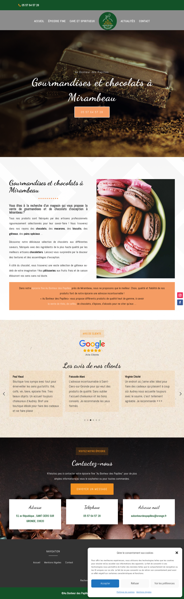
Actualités (128, 21)
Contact (144, 21)
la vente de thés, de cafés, (62, 304)
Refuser (135, 583)
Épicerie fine (57, 21)
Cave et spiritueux (82, 21)
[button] (177, 552)
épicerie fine (38, 288)
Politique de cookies (126, 592)
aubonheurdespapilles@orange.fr (149, 516)
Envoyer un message (92, 489)
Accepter (105, 583)
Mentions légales (143, 592)
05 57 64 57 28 (92, 112)
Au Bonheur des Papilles (58, 288)
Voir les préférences (165, 583)
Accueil (39, 21)
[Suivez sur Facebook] (180, 302)
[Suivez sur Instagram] (180, 295)
